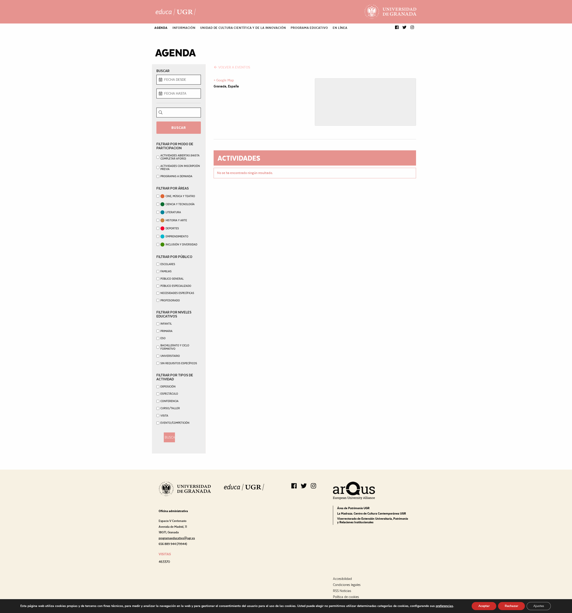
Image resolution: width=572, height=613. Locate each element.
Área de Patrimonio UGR (353, 508)
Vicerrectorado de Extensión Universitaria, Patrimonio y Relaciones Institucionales (372, 520)
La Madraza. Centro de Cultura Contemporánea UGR (371, 513)
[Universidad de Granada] (390, 11)
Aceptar (484, 606)
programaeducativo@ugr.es (177, 538)
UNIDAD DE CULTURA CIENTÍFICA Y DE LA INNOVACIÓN (243, 28)
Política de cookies (346, 597)
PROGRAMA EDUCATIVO (309, 28)
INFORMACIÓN (184, 28)
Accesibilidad (342, 579)
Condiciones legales (347, 585)
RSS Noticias (342, 591)
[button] (397, 27)
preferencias (444, 606)
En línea (340, 28)
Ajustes (538, 606)
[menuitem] (161, 27)
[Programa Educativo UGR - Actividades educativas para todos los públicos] (176, 11)
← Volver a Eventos (232, 67)
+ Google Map (224, 80)
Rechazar (511, 606)
